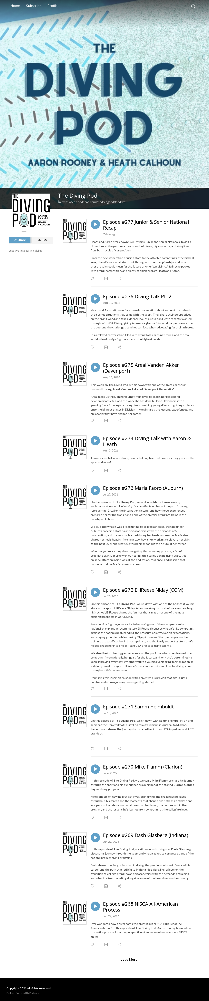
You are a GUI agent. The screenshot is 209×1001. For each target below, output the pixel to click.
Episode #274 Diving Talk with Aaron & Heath (147, 441)
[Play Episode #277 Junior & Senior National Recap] (95, 224)
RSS (44, 240)
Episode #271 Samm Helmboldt (138, 707)
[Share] (120, 278)
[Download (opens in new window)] (106, 278)
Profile (53, 5)
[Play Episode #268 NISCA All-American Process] (95, 906)
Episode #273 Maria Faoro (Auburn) (143, 488)
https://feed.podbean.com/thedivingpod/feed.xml (94, 202)
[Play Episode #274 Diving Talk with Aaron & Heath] (95, 440)
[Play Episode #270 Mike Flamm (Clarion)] (95, 769)
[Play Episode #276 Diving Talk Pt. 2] (95, 299)
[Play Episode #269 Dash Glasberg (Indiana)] (95, 837)
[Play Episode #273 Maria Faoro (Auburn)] (95, 490)
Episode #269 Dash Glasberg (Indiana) (145, 835)
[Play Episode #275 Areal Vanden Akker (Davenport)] (95, 367)
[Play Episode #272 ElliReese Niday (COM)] (95, 592)
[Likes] (92, 278)
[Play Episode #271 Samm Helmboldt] (95, 709)
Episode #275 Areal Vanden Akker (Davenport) (141, 368)
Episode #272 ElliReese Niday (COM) (143, 590)
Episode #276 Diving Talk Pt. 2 (137, 297)
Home (15, 5)
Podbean (34, 992)
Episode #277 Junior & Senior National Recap (146, 225)
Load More (129, 959)
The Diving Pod (77, 195)
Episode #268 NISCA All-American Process (140, 907)
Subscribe (33, 5)
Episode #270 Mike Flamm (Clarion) (142, 767)
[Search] (193, 6)
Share (22, 240)
